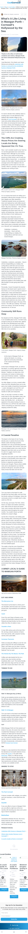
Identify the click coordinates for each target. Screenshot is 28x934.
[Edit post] (25, 14)
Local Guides (11, 7)
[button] (2, 932)
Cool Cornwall (12, 119)
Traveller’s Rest (6, 626)
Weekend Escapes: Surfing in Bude (23, 867)
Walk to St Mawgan (7, 710)
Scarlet (10, 753)
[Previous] (2, 877)
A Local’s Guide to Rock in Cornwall (11, 839)
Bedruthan (4, 755)
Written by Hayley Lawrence (11, 14)
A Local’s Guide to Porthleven (14, 866)
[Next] (25, 877)
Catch (3, 614)
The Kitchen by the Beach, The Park (12, 653)
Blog (6, 7)
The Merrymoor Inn (7, 601)
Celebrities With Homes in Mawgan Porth (13, 831)
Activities (23, 876)
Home (1, 7)
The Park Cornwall (7, 792)
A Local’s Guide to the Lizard (4, 866)
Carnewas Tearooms (7, 639)
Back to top (15, 925)
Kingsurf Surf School (11, 743)
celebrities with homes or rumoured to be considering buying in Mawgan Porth (12, 66)
